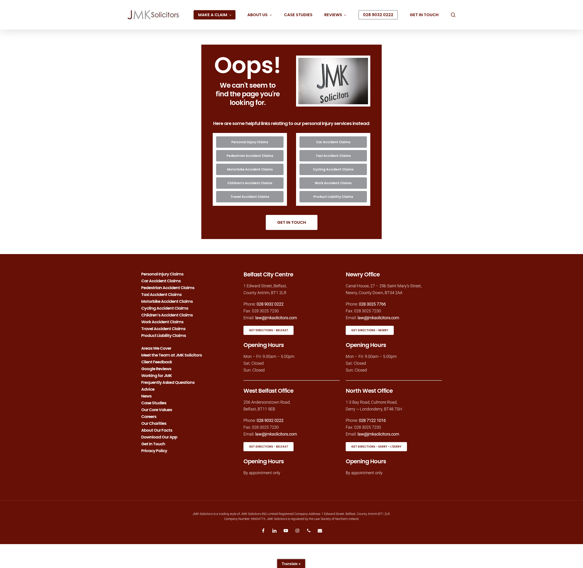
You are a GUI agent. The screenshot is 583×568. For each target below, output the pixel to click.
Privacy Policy (154, 450)
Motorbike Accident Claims (167, 300)
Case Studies (153, 402)
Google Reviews (156, 368)
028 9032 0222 (270, 304)
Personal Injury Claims (162, 273)
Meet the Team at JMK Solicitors (171, 354)
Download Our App (159, 436)
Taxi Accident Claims (161, 294)
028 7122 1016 (372, 420)
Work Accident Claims (162, 321)
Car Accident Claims (161, 280)
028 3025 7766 (372, 304)
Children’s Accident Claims (167, 314)
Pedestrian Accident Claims (167, 287)
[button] (250, 142)
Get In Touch (153, 443)
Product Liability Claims (163, 335)
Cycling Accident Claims (164, 307)
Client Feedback (156, 361)
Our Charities (153, 422)
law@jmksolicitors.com (276, 317)
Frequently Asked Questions (167, 382)
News (146, 395)
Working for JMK (156, 375)
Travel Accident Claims (163, 328)
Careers (148, 416)
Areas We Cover (156, 347)
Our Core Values (156, 409)
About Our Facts (156, 429)
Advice (147, 388)
